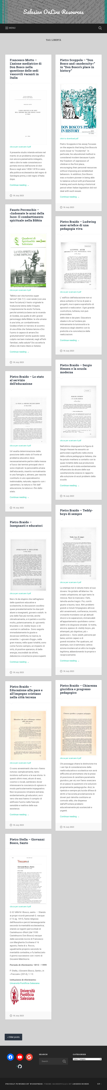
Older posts (14, 1037)
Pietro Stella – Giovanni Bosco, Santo (27, 841)
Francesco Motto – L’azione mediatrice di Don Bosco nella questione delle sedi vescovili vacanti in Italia (25, 69)
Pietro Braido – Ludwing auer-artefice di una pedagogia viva (78, 225)
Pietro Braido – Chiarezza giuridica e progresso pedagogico (78, 689)
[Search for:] (53, 1061)
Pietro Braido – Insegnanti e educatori (26, 524)
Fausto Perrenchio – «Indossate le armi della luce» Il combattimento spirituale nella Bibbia (27, 215)
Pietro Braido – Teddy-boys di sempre (76, 512)
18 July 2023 (18, 196)
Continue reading (24, 185)
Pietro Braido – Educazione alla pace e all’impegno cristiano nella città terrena (26, 692)
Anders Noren (80, 1084)
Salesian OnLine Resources (53, 11)
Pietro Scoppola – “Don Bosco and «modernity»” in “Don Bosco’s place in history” (77, 65)
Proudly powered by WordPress (24, 1084)
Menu (12, 28)
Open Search (99, 28)
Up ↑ (99, 1084)
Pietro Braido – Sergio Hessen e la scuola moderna (76, 368)
